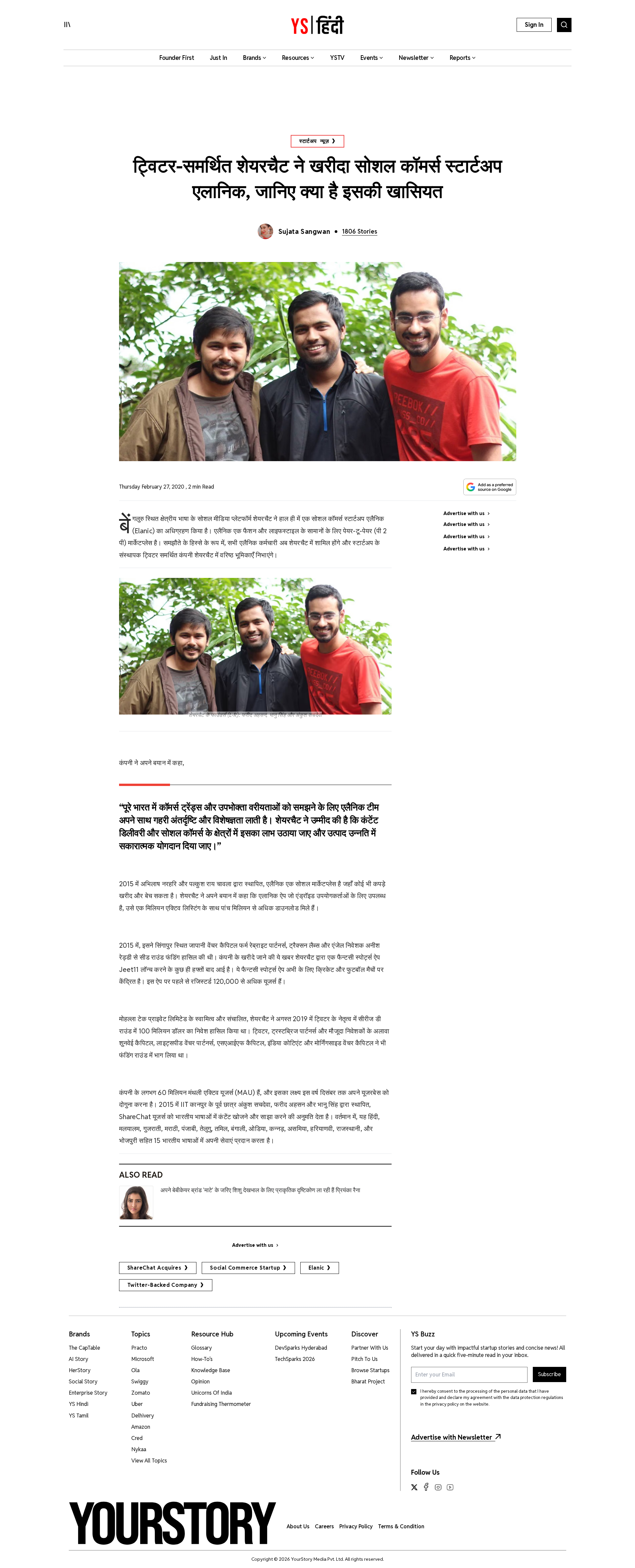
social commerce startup (245, 1267)
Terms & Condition (401, 1526)
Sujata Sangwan (304, 231)
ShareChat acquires (154, 1267)
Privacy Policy (356, 1526)
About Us (298, 1526)
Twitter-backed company (162, 1285)
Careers (324, 1526)
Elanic (316, 1267)
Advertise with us (252, 1245)
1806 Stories (359, 231)
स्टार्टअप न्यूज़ (314, 141)
